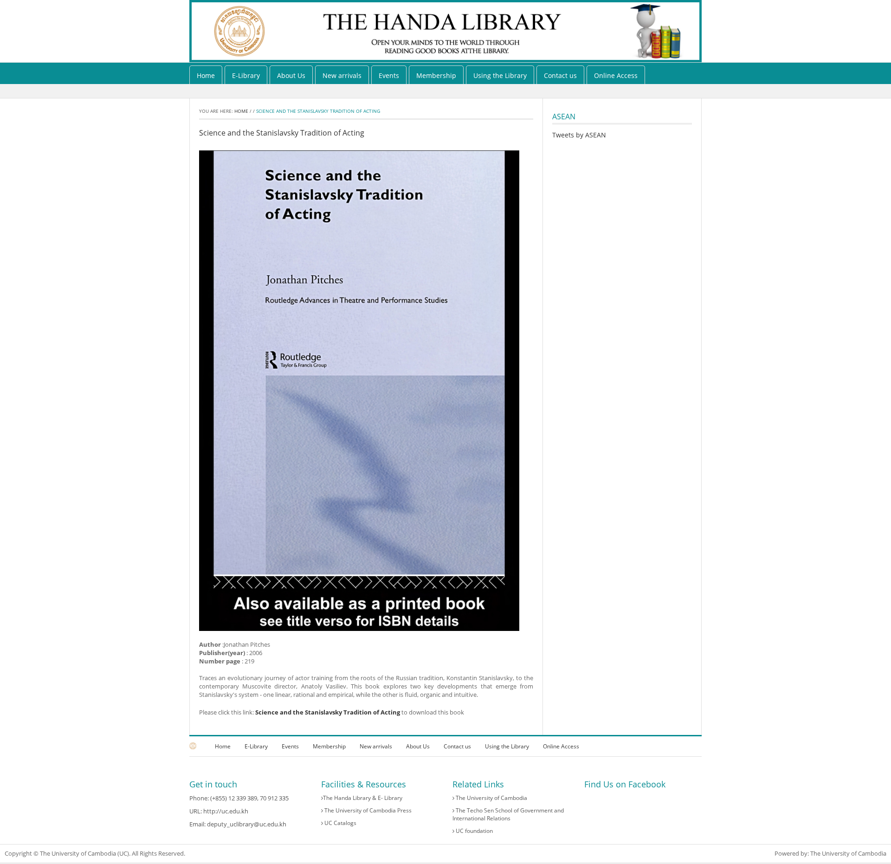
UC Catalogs (339, 823)
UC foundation (473, 831)
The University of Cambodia (490, 798)
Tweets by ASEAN (579, 134)
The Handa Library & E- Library (362, 798)
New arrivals (342, 75)
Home (206, 75)
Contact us (560, 75)
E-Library (246, 75)
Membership (436, 75)
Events (389, 75)
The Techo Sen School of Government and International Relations (508, 814)
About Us (291, 75)
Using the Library (500, 75)
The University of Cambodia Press (367, 810)
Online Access (616, 75)
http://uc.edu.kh (225, 811)
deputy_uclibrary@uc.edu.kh (246, 824)
